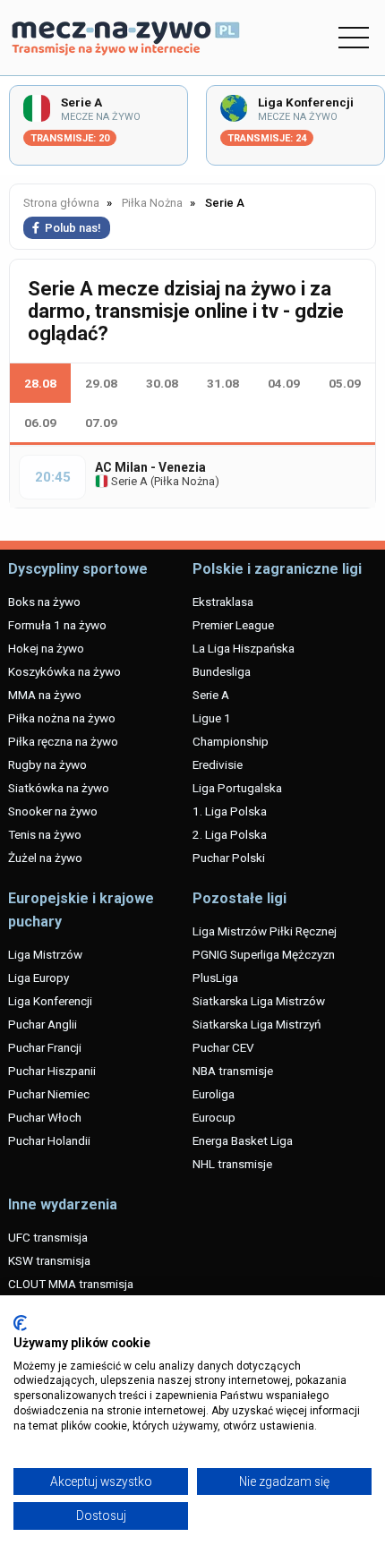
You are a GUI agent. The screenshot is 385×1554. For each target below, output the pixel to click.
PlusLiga (215, 977)
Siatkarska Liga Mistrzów (258, 1001)
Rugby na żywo (47, 764)
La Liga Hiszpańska (243, 648)
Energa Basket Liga (242, 1140)
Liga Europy (38, 977)
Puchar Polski (228, 857)
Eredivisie (217, 764)
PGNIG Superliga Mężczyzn (263, 954)
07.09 (101, 422)
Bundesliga (221, 671)
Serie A (128, 481)
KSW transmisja (49, 1260)
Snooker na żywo (53, 811)
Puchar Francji (44, 1047)
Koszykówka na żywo (64, 671)
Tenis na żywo (44, 834)
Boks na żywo (44, 601)
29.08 (101, 383)
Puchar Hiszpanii (52, 1070)
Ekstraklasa (222, 601)
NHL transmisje (232, 1164)
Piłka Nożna (184, 481)
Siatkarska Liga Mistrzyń (256, 1024)
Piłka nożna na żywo (62, 718)
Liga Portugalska (237, 788)
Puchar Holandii (49, 1140)
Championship (230, 741)
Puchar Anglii (42, 1024)
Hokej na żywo (46, 648)
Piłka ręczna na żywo (63, 741)
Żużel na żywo (45, 857)
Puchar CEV (223, 1047)
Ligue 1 (211, 718)
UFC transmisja (48, 1237)
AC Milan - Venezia (150, 467)
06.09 (40, 422)
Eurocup (213, 1117)
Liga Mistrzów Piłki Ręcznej (264, 931)
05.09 (345, 383)
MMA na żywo (44, 694)
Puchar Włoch (44, 1117)
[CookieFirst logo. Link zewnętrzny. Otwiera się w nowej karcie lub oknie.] (20, 1323)
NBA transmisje (232, 1070)
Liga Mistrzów (45, 954)
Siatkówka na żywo (58, 788)
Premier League (233, 625)
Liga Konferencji (50, 1001)
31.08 (223, 383)
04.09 (284, 383)
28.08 (40, 383)
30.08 (162, 383)
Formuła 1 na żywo (57, 625)
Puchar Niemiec (49, 1094)
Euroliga (213, 1094)
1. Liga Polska (229, 811)
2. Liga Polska (229, 834)
